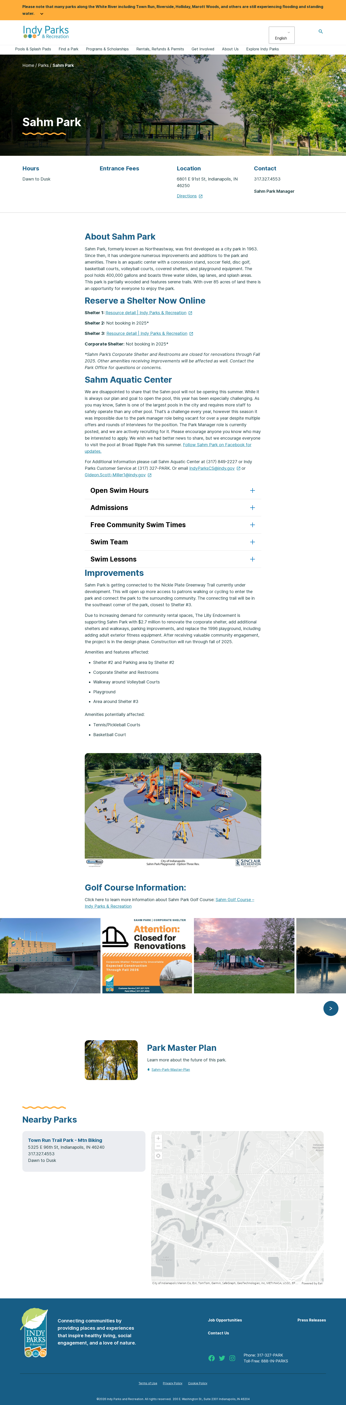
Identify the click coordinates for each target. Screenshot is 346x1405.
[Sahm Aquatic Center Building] (51, 955)
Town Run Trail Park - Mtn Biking (65, 1140)
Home (28, 65)
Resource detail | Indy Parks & (145, 312)
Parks (43, 65)
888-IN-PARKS (274, 1361)
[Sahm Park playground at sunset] (245, 955)
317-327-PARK (270, 1355)
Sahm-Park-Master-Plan (171, 1070)
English (281, 38)
